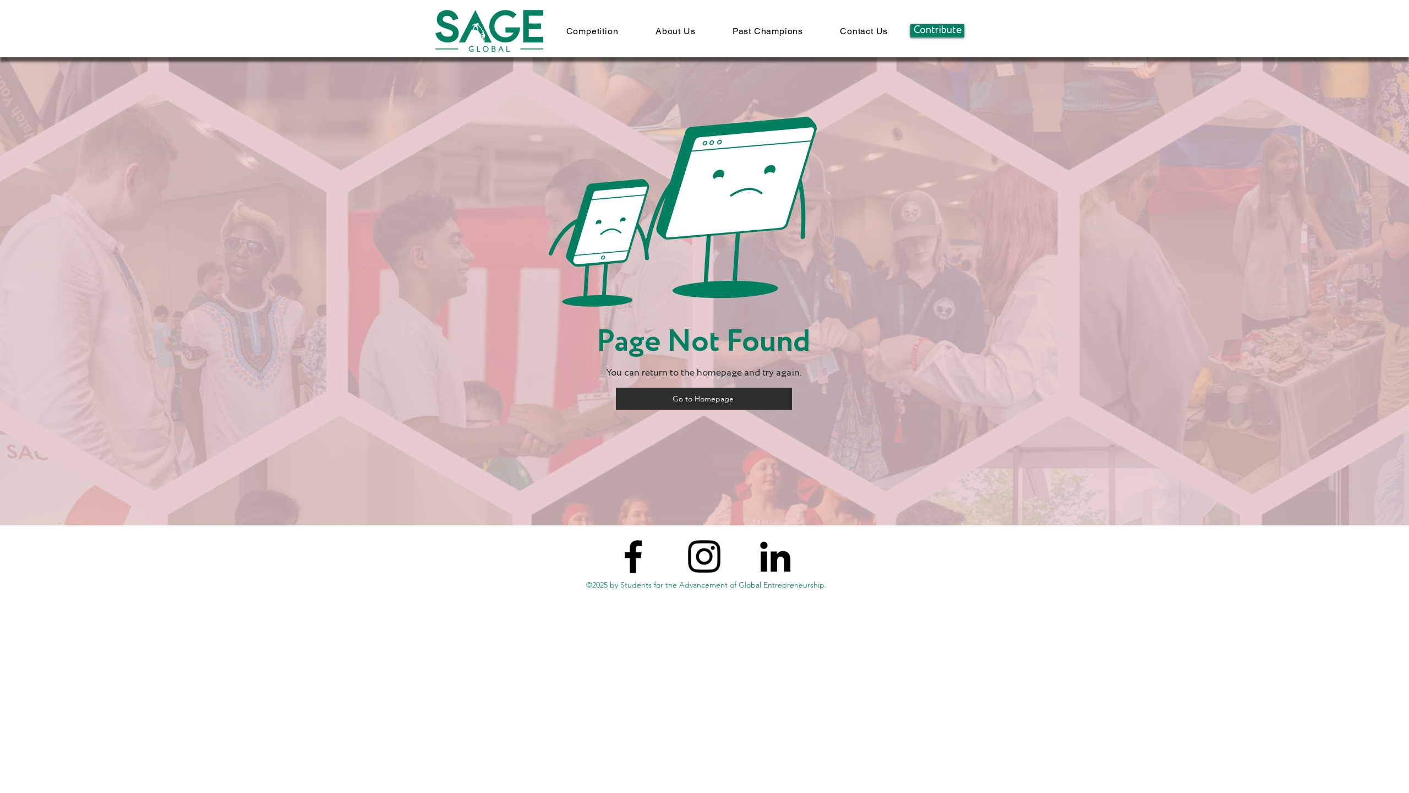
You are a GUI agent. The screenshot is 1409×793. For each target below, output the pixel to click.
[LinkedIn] (775, 556)
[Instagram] (704, 556)
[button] (592, 31)
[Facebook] (633, 556)
